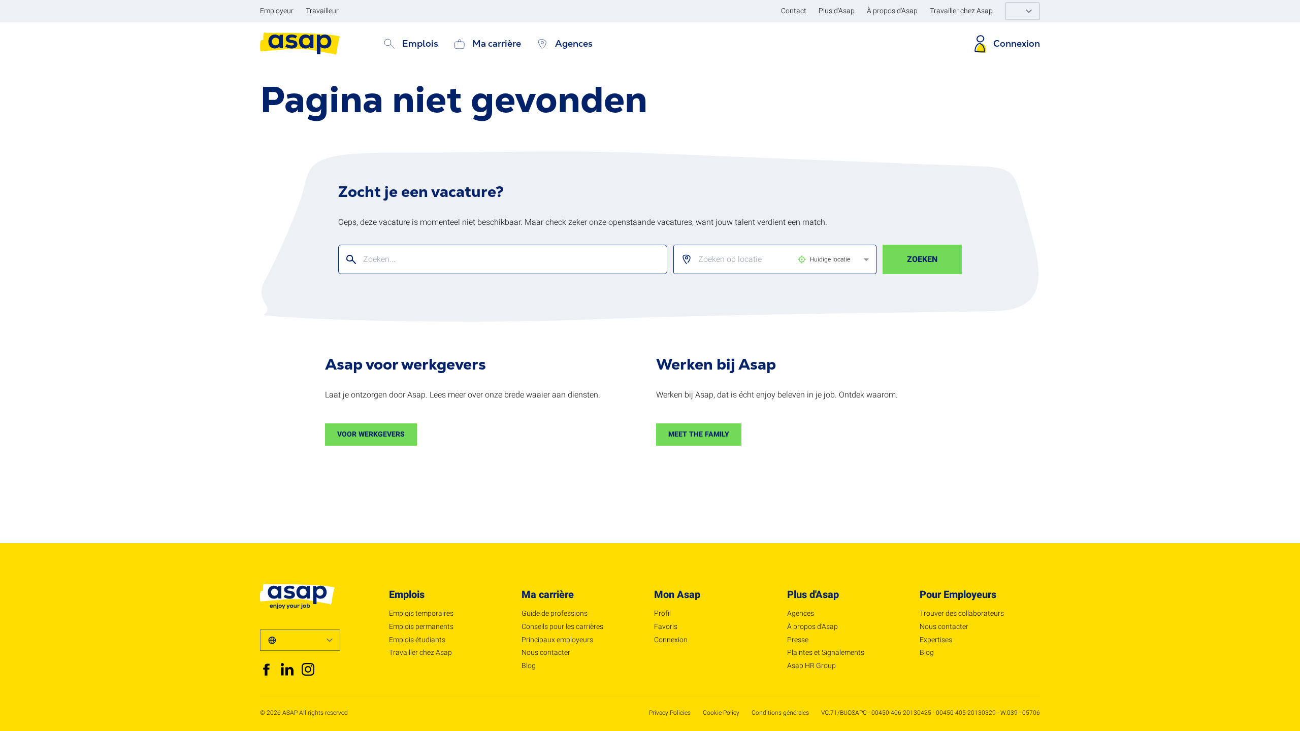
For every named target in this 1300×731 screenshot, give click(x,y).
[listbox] (767, 259)
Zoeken (922, 259)
